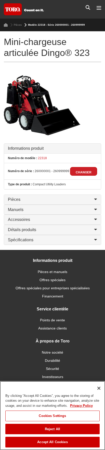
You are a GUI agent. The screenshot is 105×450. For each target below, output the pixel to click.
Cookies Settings (52, 416)
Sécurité (52, 369)
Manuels (15, 209)
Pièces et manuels (52, 272)
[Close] (98, 388)
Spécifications (20, 240)
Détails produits (22, 230)
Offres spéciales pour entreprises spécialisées (53, 288)
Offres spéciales (52, 280)
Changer (83, 172)
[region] (52, 415)
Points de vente (52, 320)
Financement (52, 296)
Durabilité (52, 360)
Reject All (52, 429)
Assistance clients (52, 328)
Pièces (18, 24)
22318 (42, 158)
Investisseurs (52, 377)
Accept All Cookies (52, 442)
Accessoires (19, 219)
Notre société (52, 352)
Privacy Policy (81, 406)
